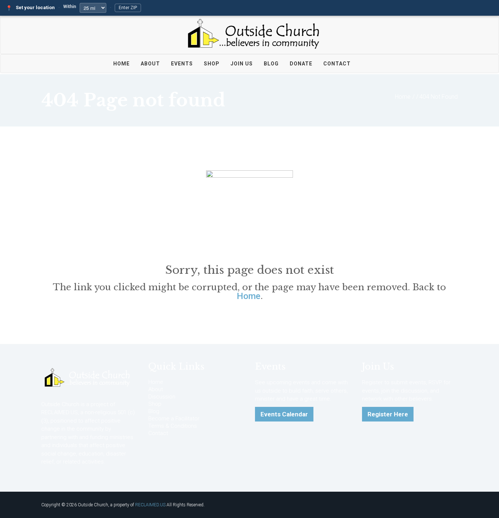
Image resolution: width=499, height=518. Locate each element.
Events (182, 64)
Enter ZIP (128, 7)
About (150, 64)
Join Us (242, 64)
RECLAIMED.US (150, 504)
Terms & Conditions (172, 426)
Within (69, 6)
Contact (337, 64)
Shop (212, 64)
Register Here (387, 414)
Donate (301, 64)
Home (121, 64)
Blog (271, 64)
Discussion (161, 396)
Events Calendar (284, 414)
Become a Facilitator (173, 418)
